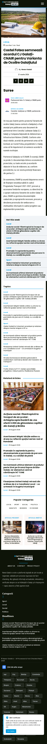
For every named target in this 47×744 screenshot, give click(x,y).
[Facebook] (15, 81)
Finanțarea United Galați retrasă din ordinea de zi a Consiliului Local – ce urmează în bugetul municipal (23, 348)
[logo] (10, 3)
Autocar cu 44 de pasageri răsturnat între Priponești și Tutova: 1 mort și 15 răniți (35, 539)
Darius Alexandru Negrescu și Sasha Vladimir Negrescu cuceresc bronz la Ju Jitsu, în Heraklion (12, 539)
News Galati (26, 70)
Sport (8, 260)
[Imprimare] (26, 81)
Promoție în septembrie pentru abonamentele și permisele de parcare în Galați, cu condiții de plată (25, 253)
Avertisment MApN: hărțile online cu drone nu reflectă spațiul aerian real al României (25, 242)
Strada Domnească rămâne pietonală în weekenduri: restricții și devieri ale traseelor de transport (22, 360)
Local (6, 42)
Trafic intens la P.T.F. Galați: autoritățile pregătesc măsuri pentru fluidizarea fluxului (21, 370)
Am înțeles (11, 731)
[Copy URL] (31, 81)
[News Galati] (17, 69)
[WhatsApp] (21, 81)
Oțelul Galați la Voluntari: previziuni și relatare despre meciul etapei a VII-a (23, 264)
